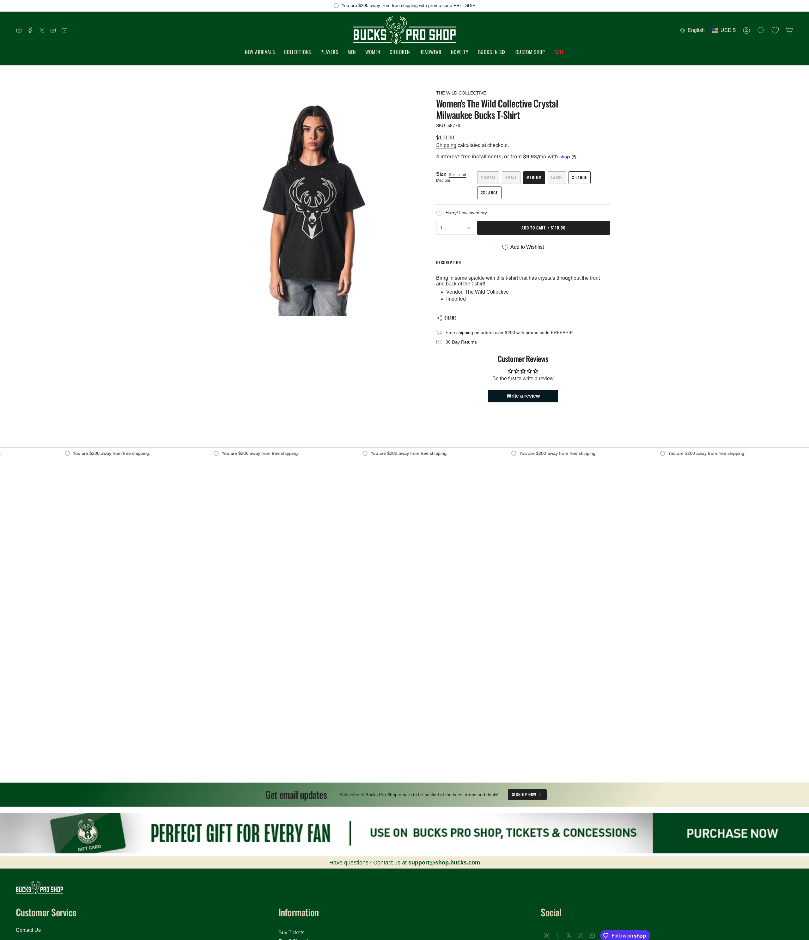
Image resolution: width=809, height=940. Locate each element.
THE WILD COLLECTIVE (461, 92)
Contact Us (28, 930)
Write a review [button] (523, 396)
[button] (297, 52)
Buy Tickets (291, 932)
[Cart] (789, 30)
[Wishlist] (775, 30)
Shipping (446, 145)
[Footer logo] (39, 887)
